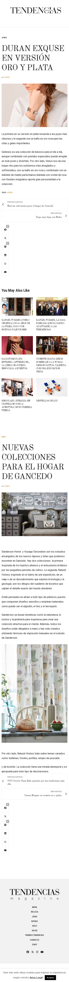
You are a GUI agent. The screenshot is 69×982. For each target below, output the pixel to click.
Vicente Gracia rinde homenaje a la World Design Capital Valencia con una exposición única (51, 365)
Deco (4, 437)
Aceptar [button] (50, 977)
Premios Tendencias (34, 935)
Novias (34, 921)
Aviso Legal (36, 977)
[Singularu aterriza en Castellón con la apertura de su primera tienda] (17, 387)
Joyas (4, 38)
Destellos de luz (46, 401)
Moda (34, 907)
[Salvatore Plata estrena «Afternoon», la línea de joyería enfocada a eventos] (17, 345)
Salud (34, 930)
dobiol (7, 77)
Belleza (34, 912)
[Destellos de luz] (51, 387)
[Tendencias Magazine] (35, 8)
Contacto (34, 940)
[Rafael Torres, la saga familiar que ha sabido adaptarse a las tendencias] (51, 306)
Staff (34, 944)
